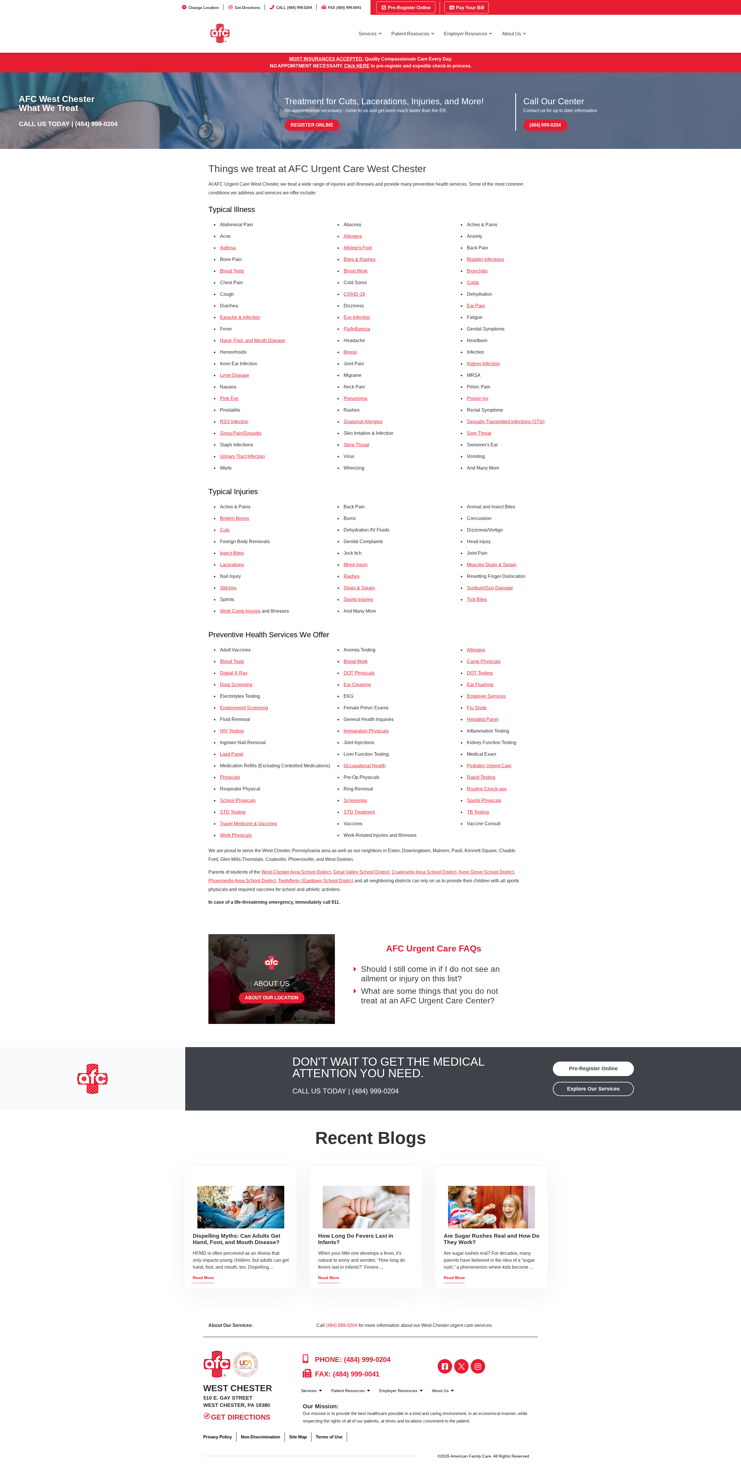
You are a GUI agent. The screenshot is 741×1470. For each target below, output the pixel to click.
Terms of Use (329, 1436)
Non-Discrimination (260, 1436)
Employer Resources (465, 33)
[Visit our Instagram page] (478, 1366)
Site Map (298, 1436)
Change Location (203, 8)
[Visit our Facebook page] (445, 1366)
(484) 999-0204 (96, 123)
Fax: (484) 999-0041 (346, 1374)
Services (368, 33)
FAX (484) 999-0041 (344, 8)
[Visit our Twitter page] (461, 1366)
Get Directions (247, 8)
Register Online (312, 125)
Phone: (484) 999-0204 (351, 1359)
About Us (511, 33)
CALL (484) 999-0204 (294, 8)
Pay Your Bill (469, 7)
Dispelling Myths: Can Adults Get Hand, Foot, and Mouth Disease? (236, 1239)
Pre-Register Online (409, 7)
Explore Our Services (593, 1089)
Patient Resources (410, 33)
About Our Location (271, 997)
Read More (203, 1277)
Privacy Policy (217, 1436)
